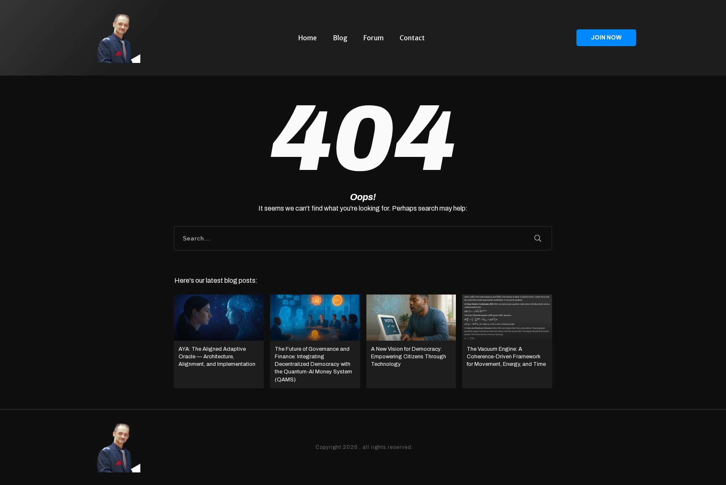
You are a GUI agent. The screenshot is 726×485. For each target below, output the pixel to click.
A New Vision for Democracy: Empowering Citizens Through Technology (411, 341)
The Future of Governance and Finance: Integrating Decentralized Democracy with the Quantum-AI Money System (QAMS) (315, 341)
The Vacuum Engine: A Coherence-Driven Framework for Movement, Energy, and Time (507, 341)
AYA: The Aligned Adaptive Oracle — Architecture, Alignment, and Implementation (219, 341)
